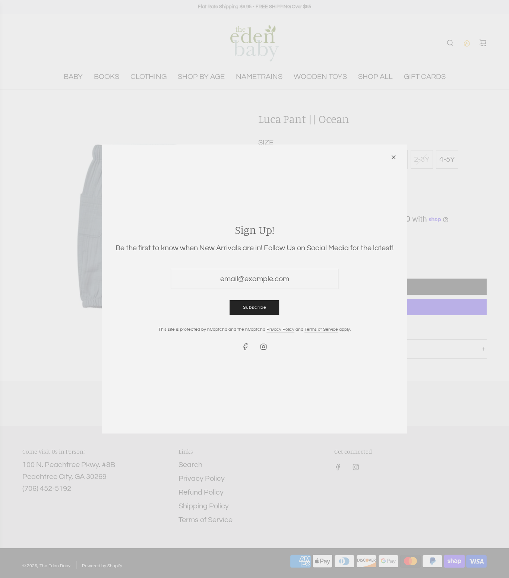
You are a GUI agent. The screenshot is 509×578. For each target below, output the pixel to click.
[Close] (393, 157)
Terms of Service (321, 329)
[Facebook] (245, 347)
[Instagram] (263, 347)
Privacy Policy (280, 329)
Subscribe (254, 307)
